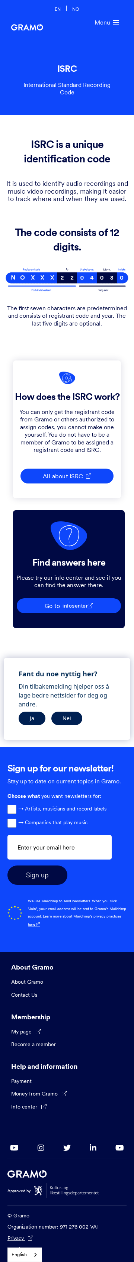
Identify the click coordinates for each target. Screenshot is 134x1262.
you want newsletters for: (54, 796)
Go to (69, 605)
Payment (21, 1081)
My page (26, 1031)
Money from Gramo (39, 1093)
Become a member (33, 1044)
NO (75, 8)
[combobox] (24, 1255)
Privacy (20, 1238)
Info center (29, 1106)
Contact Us (24, 994)
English (19, 1254)
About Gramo (27, 981)
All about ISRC (67, 476)
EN (58, 8)
